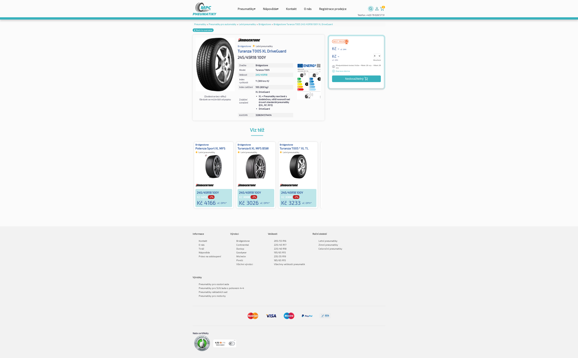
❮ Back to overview (203, 30)
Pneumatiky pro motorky (212, 295)
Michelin (241, 256)
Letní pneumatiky (328, 240)
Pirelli (239, 260)
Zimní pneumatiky (328, 244)
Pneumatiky (246, 9)
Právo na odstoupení (210, 256)
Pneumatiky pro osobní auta (214, 284)
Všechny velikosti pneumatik (289, 264)
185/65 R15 (280, 260)
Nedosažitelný (354, 78)
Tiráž (201, 248)
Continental (242, 244)
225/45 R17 (280, 244)
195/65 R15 (280, 252)
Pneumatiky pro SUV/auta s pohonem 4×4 (221, 288)
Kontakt (291, 9)
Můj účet (377, 8)
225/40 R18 (280, 248)
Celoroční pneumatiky (330, 248)
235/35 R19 (280, 256)
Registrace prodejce (332, 9)
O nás (308, 9)
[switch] (232, 343)
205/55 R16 (280, 240)
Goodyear (241, 252)
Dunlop (240, 248)
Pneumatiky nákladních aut (213, 291)
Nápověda (270, 9)
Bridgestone (243, 240)
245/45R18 (261, 74)
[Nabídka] (234, 341)
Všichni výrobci (244, 264)
